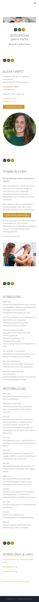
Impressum (7, 581)
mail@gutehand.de (9, 101)
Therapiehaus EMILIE (11, 87)
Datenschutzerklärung (21, 581)
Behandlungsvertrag (10, 567)
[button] (4, 254)
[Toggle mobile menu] (35, 3)
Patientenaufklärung (10, 571)
